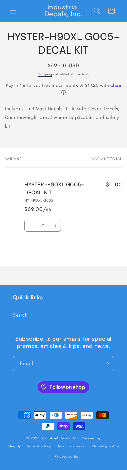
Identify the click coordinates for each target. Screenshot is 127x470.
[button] (13, 11)
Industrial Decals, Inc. (60, 438)
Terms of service (72, 446)
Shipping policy (105, 446)
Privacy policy (67, 456)
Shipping (45, 74)
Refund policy (39, 446)
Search (20, 315)
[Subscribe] (106, 363)
